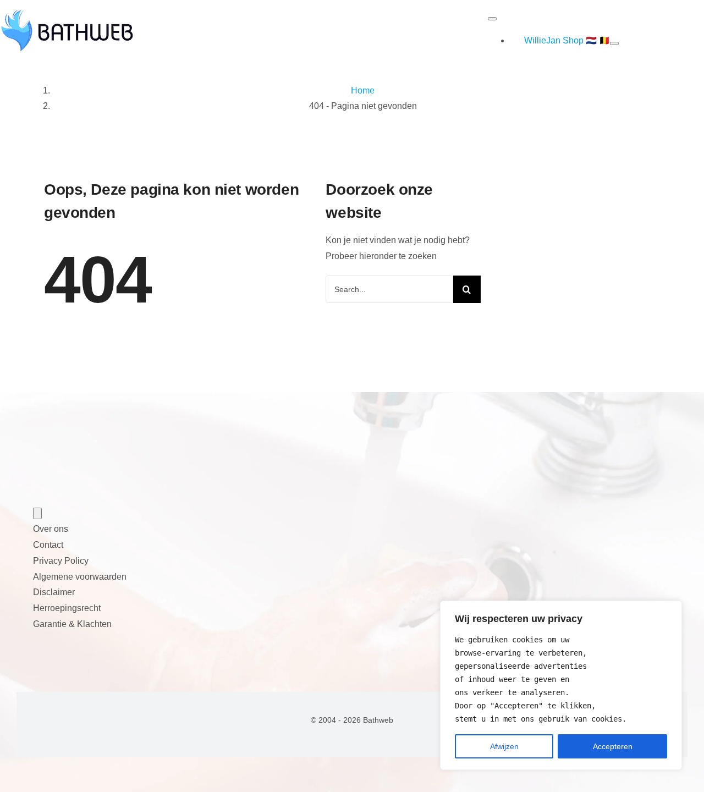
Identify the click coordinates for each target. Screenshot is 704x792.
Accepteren (612, 746)
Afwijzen (504, 746)
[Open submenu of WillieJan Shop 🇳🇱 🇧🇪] (614, 43)
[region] (561, 685)
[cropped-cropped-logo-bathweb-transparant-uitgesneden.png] (67, 15)
